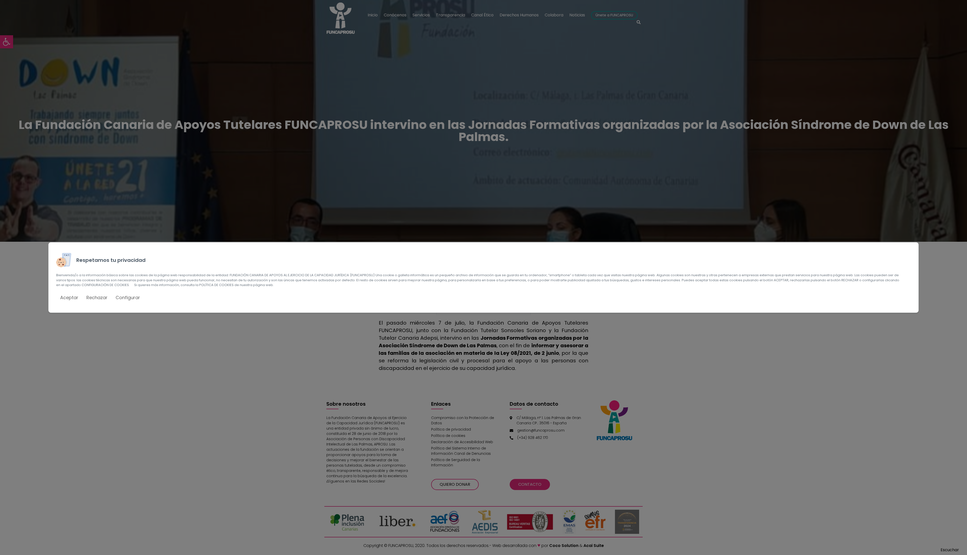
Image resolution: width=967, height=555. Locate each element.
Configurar (128, 297)
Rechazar (97, 297)
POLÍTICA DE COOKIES (216, 285)
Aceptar (69, 297)
